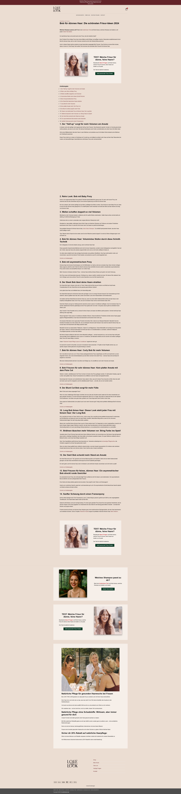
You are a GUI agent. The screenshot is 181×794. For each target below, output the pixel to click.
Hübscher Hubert (84, 511)
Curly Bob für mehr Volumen (68, 104)
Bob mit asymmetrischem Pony (68, 99)
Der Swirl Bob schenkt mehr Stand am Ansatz (73, 116)
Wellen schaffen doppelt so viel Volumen (71, 94)
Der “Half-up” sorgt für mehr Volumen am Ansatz (73, 89)
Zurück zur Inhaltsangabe (66, 258)
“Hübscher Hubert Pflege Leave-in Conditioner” (75, 341)
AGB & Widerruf (95, 790)
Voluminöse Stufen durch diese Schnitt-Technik (73, 96)
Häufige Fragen (95, 15)
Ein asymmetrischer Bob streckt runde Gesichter (74, 118)
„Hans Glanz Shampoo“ (89, 228)
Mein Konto (96, 763)
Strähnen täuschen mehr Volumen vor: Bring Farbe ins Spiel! (77, 114)
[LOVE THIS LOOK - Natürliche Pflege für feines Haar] (56, 9)
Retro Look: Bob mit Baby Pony (69, 91)
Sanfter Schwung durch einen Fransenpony (72, 121)
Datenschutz (86, 790)
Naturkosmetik (80, 15)
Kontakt (103, 15)
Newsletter (73, 790)
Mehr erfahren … (115, 511)
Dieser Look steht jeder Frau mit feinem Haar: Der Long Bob (77, 111)
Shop (94, 760)
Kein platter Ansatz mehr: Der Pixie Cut (70, 106)
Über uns (87, 15)
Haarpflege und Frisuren (65, 21)
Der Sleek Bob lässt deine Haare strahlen (71, 101)
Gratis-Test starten (67, 32)
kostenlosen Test (87, 30)
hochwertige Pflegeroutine (108, 441)
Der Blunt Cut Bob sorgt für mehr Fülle (70, 109)
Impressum (80, 790)
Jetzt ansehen (90, 3)
